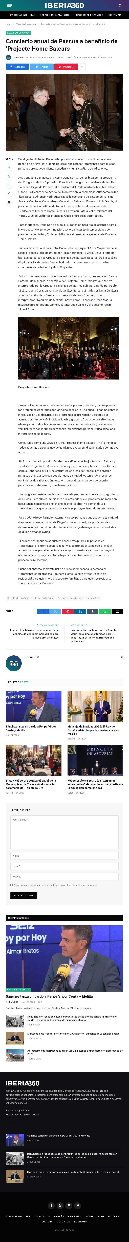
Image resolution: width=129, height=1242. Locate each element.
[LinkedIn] (9, 185)
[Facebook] (9, 167)
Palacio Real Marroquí (55, 15)
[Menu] (9, 5)
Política (114, 1216)
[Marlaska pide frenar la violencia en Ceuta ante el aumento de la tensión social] (15, 1038)
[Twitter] (9, 176)
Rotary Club (93, 598)
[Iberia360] (64, 5)
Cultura (47, 1221)
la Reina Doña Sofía (43, 598)
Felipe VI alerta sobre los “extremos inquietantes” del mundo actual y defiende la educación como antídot (95, 784)
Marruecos (42, 1216)
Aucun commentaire (86, 57)
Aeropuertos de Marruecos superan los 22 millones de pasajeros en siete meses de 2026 (75, 1052)
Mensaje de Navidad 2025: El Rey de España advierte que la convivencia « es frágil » (93, 730)
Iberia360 (20, 57)
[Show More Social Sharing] (82, 67)
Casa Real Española (89, 15)
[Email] (9, 202)
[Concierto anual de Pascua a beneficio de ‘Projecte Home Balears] (64, 112)
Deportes (63, 1221)
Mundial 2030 (95, 1216)
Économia (81, 1221)
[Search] (120, 5)
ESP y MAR (114, 15)
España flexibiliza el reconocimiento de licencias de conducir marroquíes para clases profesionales (34, 634)
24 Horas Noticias (22, 15)
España (59, 1216)
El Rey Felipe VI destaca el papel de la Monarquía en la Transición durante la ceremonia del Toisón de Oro (31, 784)
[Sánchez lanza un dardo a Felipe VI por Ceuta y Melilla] (33, 706)
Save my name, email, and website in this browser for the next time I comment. (55, 885)
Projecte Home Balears (70, 598)
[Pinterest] (9, 193)
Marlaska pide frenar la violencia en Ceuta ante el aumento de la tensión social (73, 1033)
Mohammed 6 (13, 1122)
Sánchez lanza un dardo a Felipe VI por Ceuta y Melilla (31, 728)
